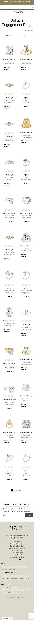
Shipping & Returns (25, 578)
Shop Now (27, 1)
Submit (28, 515)
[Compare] (14, 46)
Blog (17, 592)
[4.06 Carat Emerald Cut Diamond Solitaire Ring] (26, 51)
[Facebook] (14, 559)
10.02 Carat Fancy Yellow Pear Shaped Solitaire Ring (26, 136)
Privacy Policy (26, 590)
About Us (5, 587)
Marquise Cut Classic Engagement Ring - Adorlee (9, 475)
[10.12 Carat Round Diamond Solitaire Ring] (26, 237)
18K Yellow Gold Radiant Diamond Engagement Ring (9, 102)
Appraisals (5, 575)
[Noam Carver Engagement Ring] (9, 201)
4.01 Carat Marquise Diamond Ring (9, 436)
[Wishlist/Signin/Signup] (23, 7)
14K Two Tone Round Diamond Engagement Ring (9, 254)
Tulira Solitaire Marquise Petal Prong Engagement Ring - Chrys (26, 292)
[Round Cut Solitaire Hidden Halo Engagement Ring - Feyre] (26, 162)
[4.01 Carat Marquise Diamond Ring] (9, 424)
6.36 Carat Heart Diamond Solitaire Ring (26, 400)
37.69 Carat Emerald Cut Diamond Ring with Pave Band (9, 63)
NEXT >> (20, 490)
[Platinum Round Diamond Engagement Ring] (9, 162)
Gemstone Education (16, 575)
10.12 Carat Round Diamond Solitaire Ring (26, 250)
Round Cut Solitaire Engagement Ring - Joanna (26, 102)
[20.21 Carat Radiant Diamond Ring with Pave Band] (26, 424)
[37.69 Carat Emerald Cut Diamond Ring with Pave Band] (9, 51)
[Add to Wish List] (11, 46)
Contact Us (13, 587)
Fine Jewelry (16, 566)
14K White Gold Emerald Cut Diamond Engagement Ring (26, 329)
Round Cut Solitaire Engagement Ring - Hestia (26, 475)
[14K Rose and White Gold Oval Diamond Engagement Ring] (9, 124)
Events (26, 575)
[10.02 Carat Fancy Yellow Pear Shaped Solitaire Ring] (26, 124)
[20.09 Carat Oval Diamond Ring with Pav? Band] (9, 312)
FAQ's (3, 581)
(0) (32, 7)
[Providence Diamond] (18, 12)
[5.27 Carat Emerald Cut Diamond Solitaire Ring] (26, 351)
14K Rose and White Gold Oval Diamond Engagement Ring (9, 140)
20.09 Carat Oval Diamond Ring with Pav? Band (9, 325)
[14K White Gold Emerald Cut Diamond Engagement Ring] (26, 312)
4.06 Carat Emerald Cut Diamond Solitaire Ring (26, 63)
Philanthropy (6, 578)
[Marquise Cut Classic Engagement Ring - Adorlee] (9, 458)
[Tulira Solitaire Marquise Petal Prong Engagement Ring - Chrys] (26, 276)
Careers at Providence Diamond (11, 590)
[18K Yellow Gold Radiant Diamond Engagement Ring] (9, 85)
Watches (4, 569)
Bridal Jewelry (6, 566)
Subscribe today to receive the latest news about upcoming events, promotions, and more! (17, 510)
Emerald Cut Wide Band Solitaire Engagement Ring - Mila (9, 292)
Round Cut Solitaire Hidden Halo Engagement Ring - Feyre (26, 179)
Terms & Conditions (7, 592)
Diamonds (25, 566)
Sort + (25, 35)
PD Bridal (14, 578)
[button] (20, 7)
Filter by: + (8, 35)
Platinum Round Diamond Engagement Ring (9, 179)
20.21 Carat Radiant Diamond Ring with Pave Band (26, 436)
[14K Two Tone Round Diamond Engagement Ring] (9, 237)
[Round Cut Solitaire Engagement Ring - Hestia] (26, 458)
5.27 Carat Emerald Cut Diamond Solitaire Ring (26, 363)
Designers (12, 569)
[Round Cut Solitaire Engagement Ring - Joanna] (26, 85)
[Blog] (20, 559)
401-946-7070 (18, 538)
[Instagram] (17, 559)
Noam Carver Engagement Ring (9, 217)
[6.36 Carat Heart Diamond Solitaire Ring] (26, 387)
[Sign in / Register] (26, 7)
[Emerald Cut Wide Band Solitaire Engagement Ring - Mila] (9, 276)
